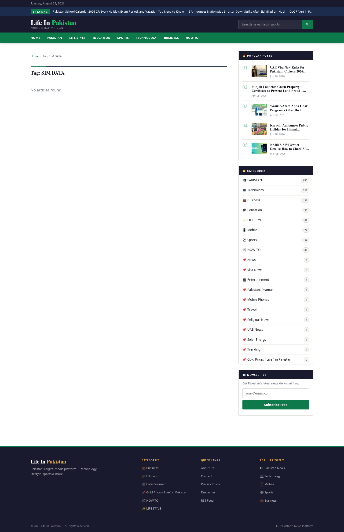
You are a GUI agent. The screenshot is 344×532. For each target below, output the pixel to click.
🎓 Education (274, 210)
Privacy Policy (210, 484)
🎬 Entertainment (274, 280)
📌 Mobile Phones (274, 299)
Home (35, 56)
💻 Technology (274, 190)
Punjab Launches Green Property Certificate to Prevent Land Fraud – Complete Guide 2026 (277, 90)
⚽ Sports (274, 240)
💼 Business (274, 200)
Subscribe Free (275, 405)
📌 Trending (274, 349)
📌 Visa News (274, 270)
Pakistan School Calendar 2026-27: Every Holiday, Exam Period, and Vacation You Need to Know (118, 12)
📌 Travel (274, 310)
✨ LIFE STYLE (274, 220)
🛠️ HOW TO (274, 250)
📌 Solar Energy (274, 339)
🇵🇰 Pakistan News (272, 468)
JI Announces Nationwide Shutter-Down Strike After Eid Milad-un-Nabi (236, 12)
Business (171, 38)
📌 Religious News (274, 320)
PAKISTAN (54, 38)
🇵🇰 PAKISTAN (274, 180)
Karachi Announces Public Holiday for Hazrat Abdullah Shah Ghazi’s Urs (289, 129)
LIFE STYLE (77, 38)
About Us (207, 468)
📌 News (274, 260)
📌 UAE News (274, 329)
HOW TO (192, 38)
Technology (146, 38)
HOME (35, 38)
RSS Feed (207, 500)
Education (101, 38)
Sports (123, 38)
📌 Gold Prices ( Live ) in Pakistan (274, 359)
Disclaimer (208, 492)
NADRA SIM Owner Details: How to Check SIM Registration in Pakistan (289, 148)
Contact (206, 476)
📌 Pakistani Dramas (274, 290)
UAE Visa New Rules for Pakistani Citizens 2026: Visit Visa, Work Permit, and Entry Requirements (287, 73)
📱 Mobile (274, 230)
